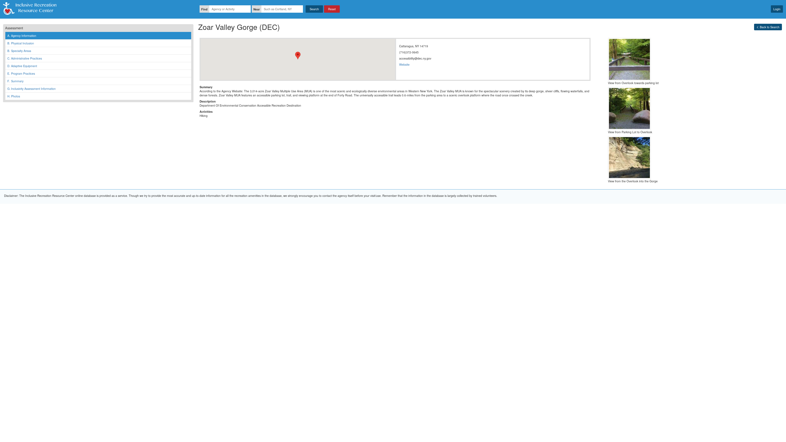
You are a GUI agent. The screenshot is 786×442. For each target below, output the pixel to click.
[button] (297, 55)
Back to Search (769, 27)
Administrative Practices (24, 58)
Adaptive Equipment (22, 66)
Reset (332, 9)
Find (204, 9)
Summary (15, 81)
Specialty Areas (19, 51)
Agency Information (21, 36)
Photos (13, 96)
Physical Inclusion (20, 43)
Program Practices (21, 73)
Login (776, 9)
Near (256, 9)
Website (404, 64)
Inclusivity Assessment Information (31, 89)
